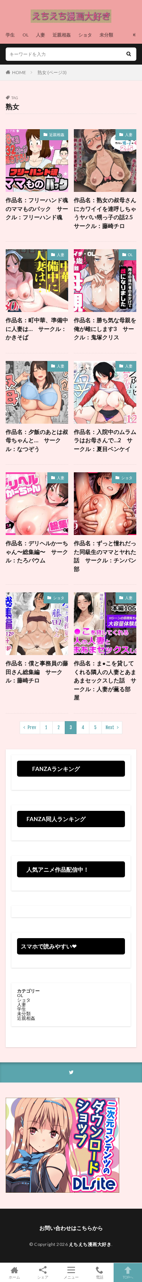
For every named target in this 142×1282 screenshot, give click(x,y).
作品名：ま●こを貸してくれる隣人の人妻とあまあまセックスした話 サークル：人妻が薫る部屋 (105, 680)
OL (25, 35)
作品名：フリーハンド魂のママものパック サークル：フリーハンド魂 (37, 208)
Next (110, 727)
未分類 (106, 35)
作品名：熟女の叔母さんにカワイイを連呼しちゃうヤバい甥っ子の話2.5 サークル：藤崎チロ (105, 212)
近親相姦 (62, 35)
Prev (32, 727)
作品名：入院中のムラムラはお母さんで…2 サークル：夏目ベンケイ (105, 440)
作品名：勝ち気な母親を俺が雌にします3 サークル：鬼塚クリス (105, 328)
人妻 (40, 35)
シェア (42, 1277)
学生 (10, 35)
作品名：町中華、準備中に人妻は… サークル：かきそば (37, 328)
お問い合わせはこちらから (71, 1228)
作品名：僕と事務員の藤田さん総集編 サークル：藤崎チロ (37, 672)
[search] (128, 54)
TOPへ (128, 1277)
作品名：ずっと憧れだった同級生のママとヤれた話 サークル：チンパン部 (105, 556)
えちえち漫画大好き (90, 1244)
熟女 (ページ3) (52, 72)
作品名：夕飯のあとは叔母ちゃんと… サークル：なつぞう (37, 440)
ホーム (14, 1277)
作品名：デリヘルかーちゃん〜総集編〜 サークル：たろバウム (37, 551)
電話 (99, 1277)
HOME (19, 72)
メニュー (71, 1277)
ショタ (85, 35)
